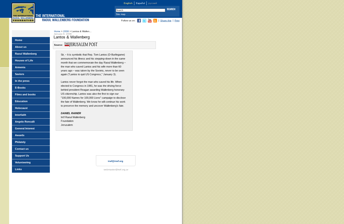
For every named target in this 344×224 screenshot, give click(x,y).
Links (18, 169)
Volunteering (23, 162)
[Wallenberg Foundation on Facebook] (139, 21)
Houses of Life (24, 60)
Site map (120, 14)
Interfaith (20, 114)
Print (177, 20)
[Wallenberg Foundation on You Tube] (150, 21)
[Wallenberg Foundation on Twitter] (144, 21)
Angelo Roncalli (25, 121)
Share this (165, 20)
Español (140, 3)
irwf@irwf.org (115, 161)
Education (21, 101)
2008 (66, 31)
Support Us (22, 155)
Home (57, 31)
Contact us (22, 148)
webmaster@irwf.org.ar (116, 169)
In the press (22, 80)
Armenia (20, 67)
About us (20, 46)
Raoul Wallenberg (26, 53)
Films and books (25, 94)
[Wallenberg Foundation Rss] (155, 21)
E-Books (20, 87)
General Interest (25, 128)
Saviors (19, 74)
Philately (20, 142)
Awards (19, 135)
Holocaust (21, 108)
